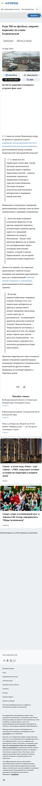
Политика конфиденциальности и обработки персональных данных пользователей (17, 706)
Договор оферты (8, 697)
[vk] (18, 387)
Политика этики (8, 680)
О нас (4, 672)
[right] (40, 9)
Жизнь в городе (24, 40)
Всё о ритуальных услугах (10, 9)
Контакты (6, 689)
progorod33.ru (7, 733)
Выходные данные (8, 668)
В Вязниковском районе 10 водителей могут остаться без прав (21, 414)
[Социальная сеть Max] (31, 79)
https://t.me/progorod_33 (11, 747)
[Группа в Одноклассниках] (7, 660)
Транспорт (8, 40)
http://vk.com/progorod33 (11, 745)
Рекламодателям (28, 9)
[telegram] (25, 387)
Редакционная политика (10, 676)
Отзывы (5, 693)
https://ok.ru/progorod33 (28, 745)
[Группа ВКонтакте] (11, 75)
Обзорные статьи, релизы (11, 684)
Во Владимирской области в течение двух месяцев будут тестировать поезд (19, 402)
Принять (34, 16)
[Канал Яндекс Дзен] (11, 79)
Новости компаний (9, 701)
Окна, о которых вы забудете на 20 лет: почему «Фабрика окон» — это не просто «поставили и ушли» (19, 428)
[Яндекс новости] (31, 75)
